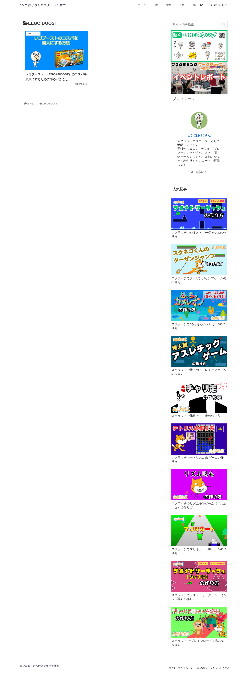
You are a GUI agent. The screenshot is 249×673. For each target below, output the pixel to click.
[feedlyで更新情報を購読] (201, 172)
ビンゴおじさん (199, 135)
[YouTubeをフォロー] (197, 172)
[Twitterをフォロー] (192, 172)
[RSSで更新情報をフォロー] (206, 172)
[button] (224, 24)
